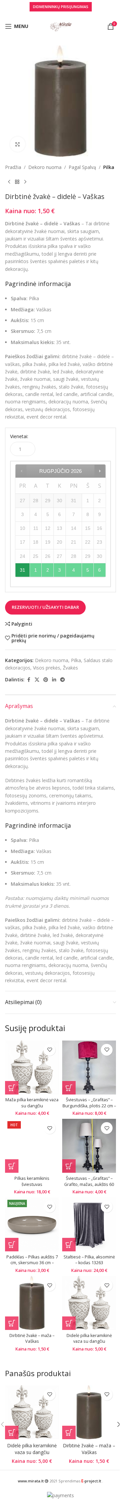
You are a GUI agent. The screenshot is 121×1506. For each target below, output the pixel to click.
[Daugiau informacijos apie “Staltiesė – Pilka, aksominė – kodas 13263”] (69, 1244)
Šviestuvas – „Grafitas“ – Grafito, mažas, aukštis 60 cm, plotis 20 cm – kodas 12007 (89, 1187)
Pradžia (13, 167)
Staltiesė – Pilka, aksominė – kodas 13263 (89, 1260)
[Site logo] (60, 25)
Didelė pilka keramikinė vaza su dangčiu (89, 1338)
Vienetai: (19, 436)
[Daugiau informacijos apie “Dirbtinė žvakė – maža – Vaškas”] (11, 1323)
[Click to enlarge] (17, 144)
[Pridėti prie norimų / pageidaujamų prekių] (49, 1050)
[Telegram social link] (62, 679)
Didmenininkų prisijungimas (60, 6)
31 (22, 570)
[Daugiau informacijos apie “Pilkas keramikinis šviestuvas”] (11, 1166)
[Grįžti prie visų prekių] (17, 182)
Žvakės (70, 667)
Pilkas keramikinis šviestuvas (31, 1181)
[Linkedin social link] (54, 679)
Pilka (108, 167)
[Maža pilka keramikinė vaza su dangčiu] (32, 1068)
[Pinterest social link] (45, 679)
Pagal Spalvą (82, 167)
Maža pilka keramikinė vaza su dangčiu (31, 1103)
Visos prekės (46, 667)
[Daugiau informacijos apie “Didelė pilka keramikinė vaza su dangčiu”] (69, 1323)
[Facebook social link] (29, 679)
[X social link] (37, 679)
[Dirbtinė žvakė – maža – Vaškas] (32, 1303)
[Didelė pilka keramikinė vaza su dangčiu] (89, 1303)
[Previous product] (9, 182)
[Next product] (25, 182)
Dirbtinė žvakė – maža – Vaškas (31, 1338)
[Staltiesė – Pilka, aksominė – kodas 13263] (89, 1224)
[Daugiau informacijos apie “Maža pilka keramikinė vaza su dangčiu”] (11, 1088)
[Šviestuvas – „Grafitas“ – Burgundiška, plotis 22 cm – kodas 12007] (89, 1068)
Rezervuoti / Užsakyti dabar (45, 607)
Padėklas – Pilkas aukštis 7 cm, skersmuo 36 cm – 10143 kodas (32, 1263)
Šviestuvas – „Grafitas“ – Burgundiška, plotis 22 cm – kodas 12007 (89, 1105)
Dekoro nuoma (45, 167)
